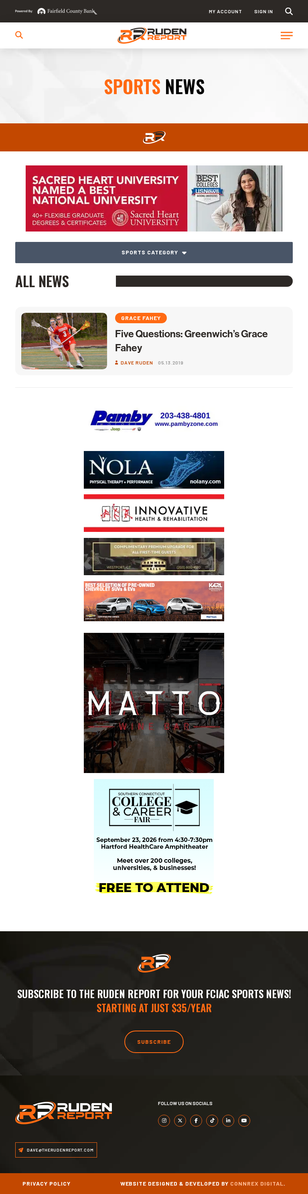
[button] (289, 11)
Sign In (263, 11)
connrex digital (257, 1183)
